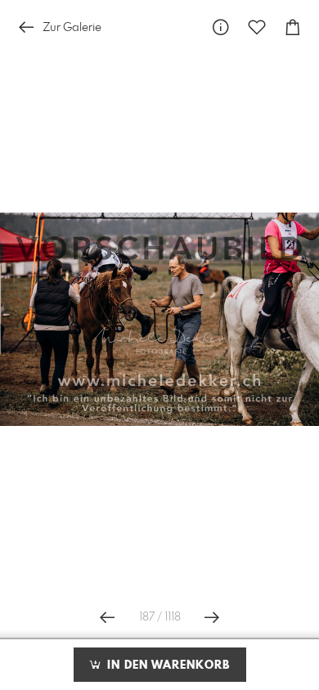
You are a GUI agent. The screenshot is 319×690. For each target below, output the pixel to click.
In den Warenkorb (166, 665)
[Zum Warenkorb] (293, 27)
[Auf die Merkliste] (257, 27)
